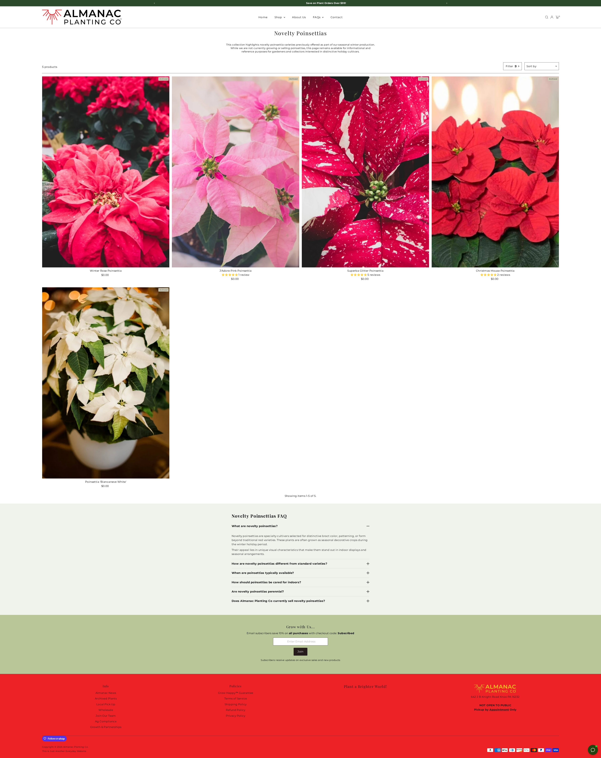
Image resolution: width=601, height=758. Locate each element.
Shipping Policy (236, 704)
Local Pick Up (105, 704)
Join (300, 651)
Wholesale (105, 709)
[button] (230, 274)
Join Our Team (106, 715)
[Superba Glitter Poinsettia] (365, 171)
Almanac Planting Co (75, 746)
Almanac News (105, 692)
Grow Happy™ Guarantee (235, 692)
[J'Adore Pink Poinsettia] (235, 171)
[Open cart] (557, 17)
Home (262, 17)
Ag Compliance (106, 721)
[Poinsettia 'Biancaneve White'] (106, 382)
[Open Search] (546, 17)
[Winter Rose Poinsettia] (106, 171)
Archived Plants (106, 698)
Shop (279, 17)
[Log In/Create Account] (551, 17)
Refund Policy (235, 709)
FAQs (317, 17)
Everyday (71, 751)
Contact (337, 17)
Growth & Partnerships (105, 727)
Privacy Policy (235, 715)
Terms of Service (235, 698)
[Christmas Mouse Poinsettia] (495, 171)
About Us (299, 17)
